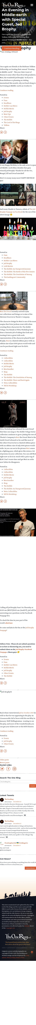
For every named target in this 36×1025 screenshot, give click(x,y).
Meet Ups (7, 114)
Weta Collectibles (10, 383)
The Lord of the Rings (12, 122)
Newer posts (4, 762)
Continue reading (6, 90)
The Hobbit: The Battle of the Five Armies (19, 272)
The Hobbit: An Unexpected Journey (17, 269)
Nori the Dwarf (5, 311)
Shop (5, 372)
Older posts (4, 760)
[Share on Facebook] (5, 132)
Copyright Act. (10, 928)
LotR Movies (8, 266)
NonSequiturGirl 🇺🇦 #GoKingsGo (16, 843)
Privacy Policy (11, 957)
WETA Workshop (10, 386)
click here (8, 623)
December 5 (17, 845)
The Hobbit (8, 120)
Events (6, 98)
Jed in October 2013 (26, 713)
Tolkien (6, 125)
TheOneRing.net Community (14, 277)
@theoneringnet (8, 801)
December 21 (17, 801)
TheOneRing (9, 799)
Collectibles (8, 358)
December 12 (17, 823)
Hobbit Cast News (10, 106)
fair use (27, 926)
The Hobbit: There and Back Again (16, 380)
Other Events (9, 117)
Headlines (7, 103)
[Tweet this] (1, 132)
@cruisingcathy (8, 845)
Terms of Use (20, 957)
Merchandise (9, 369)
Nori (8, 341)
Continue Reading (11, 48)
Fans (5, 100)
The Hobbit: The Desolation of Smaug (18, 274)
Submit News (30, 868)
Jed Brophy (8, 111)
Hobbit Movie (9, 109)
